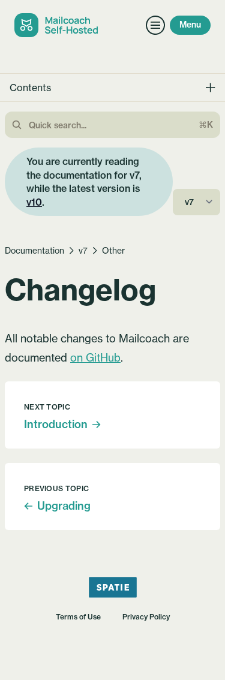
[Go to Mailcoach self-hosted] (58, 25)
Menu (190, 24)
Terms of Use (78, 616)
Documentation (34, 250)
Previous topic (56, 488)
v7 (83, 250)
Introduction (56, 424)
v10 (34, 202)
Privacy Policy (146, 616)
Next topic (47, 406)
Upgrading (64, 506)
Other (113, 250)
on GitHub (95, 357)
